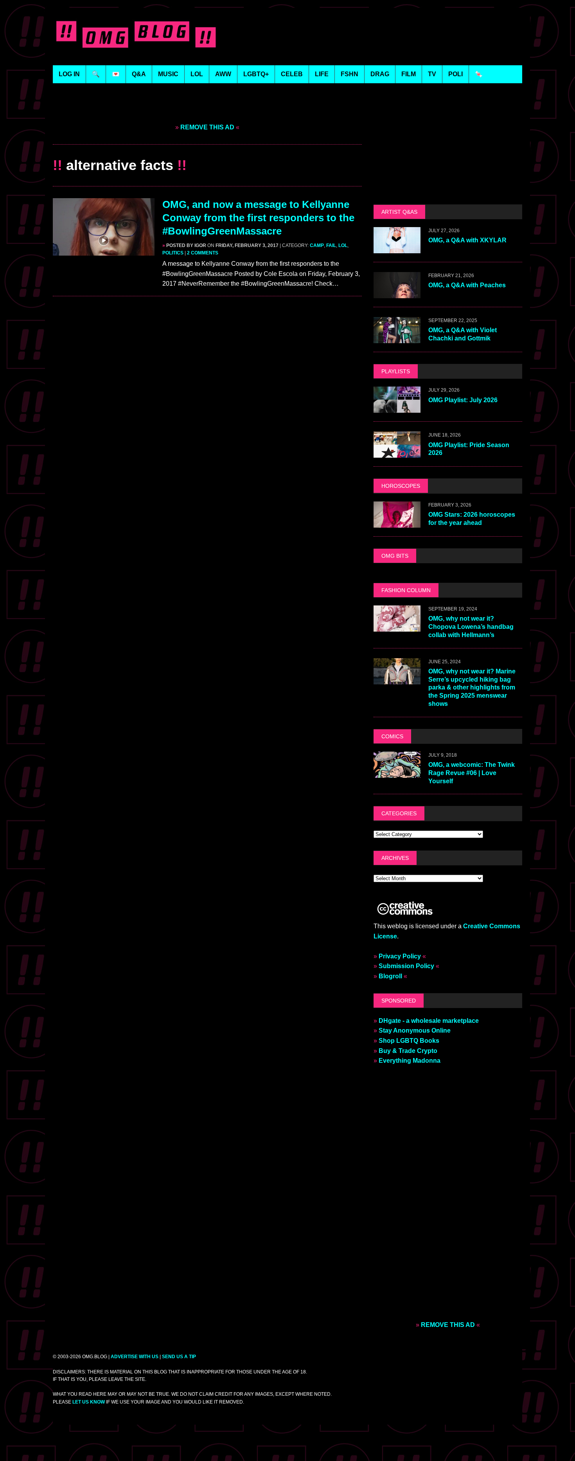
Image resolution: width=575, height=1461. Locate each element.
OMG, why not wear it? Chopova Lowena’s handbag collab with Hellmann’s (471, 626)
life (322, 74)
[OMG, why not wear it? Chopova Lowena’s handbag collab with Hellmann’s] (397, 626)
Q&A (139, 74)
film (408, 74)
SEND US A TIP (179, 1356)
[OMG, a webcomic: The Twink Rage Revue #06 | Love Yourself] (397, 772)
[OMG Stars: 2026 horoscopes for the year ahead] (397, 522)
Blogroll (390, 976)
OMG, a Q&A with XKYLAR (467, 240)
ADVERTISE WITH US (134, 1356)
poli (455, 74)
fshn (349, 74)
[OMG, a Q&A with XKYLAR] (397, 248)
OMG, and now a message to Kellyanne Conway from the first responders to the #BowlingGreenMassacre (258, 218)
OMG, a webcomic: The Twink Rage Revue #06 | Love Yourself (471, 772)
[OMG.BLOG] (136, 33)
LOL (196, 74)
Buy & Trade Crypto (408, 1050)
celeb (292, 74)
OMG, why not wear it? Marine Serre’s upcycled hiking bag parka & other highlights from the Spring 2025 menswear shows (472, 687)
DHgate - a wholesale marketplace (429, 1020)
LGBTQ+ (256, 74)
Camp (317, 245)
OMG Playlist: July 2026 (463, 400)
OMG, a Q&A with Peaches (467, 285)
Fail (331, 245)
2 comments (202, 253)
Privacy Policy (400, 956)
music (168, 74)
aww (223, 74)
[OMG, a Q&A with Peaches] (397, 293)
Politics (172, 253)
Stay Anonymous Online (415, 1030)
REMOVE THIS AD (207, 127)
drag (379, 74)
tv (432, 74)
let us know (88, 1402)
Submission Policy (406, 966)
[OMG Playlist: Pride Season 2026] (397, 452)
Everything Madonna (409, 1060)
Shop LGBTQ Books (409, 1040)
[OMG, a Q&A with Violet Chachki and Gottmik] (397, 338)
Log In (69, 74)
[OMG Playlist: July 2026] (397, 408)
